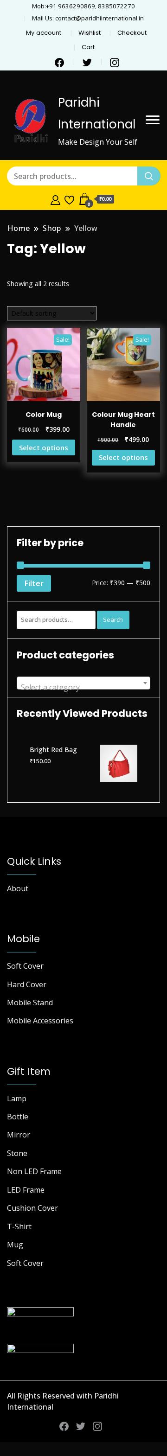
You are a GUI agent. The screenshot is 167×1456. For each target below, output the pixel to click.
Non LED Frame (34, 1171)
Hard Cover (26, 984)
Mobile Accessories (40, 1020)
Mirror (18, 1135)
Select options (43, 447)
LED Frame (26, 1190)
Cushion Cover (32, 1208)
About (17, 888)
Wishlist (89, 32)
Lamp (16, 1098)
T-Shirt (19, 1226)
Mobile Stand (30, 1002)
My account (43, 32)
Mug (15, 1244)
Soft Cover (25, 966)
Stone (17, 1153)
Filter (34, 583)
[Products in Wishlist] (69, 198)
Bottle (17, 1116)
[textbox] (83, 687)
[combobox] (83, 683)
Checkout (132, 32)
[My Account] (55, 198)
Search (113, 619)
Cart (88, 47)
